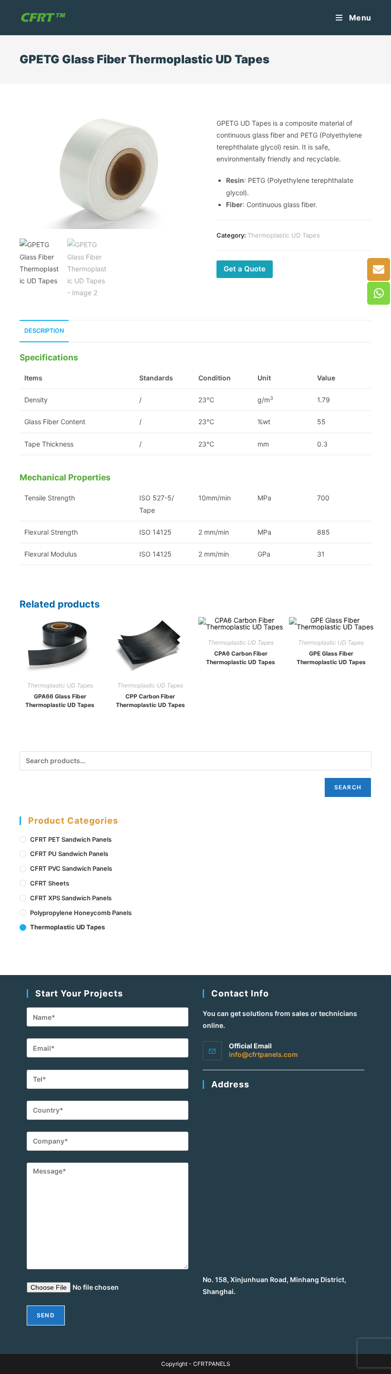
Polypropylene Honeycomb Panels (81, 912)
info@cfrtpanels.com (263, 1054)
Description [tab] (44, 330)
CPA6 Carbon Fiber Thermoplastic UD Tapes (240, 658)
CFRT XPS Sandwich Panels (71, 898)
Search (347, 787)
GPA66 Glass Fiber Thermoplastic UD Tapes (59, 700)
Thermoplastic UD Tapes (283, 235)
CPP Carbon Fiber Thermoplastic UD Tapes (150, 700)
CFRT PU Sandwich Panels (69, 853)
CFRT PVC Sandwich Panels (71, 868)
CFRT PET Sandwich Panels (71, 839)
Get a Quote (245, 268)
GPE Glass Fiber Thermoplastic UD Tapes (331, 658)
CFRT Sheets (49, 883)
